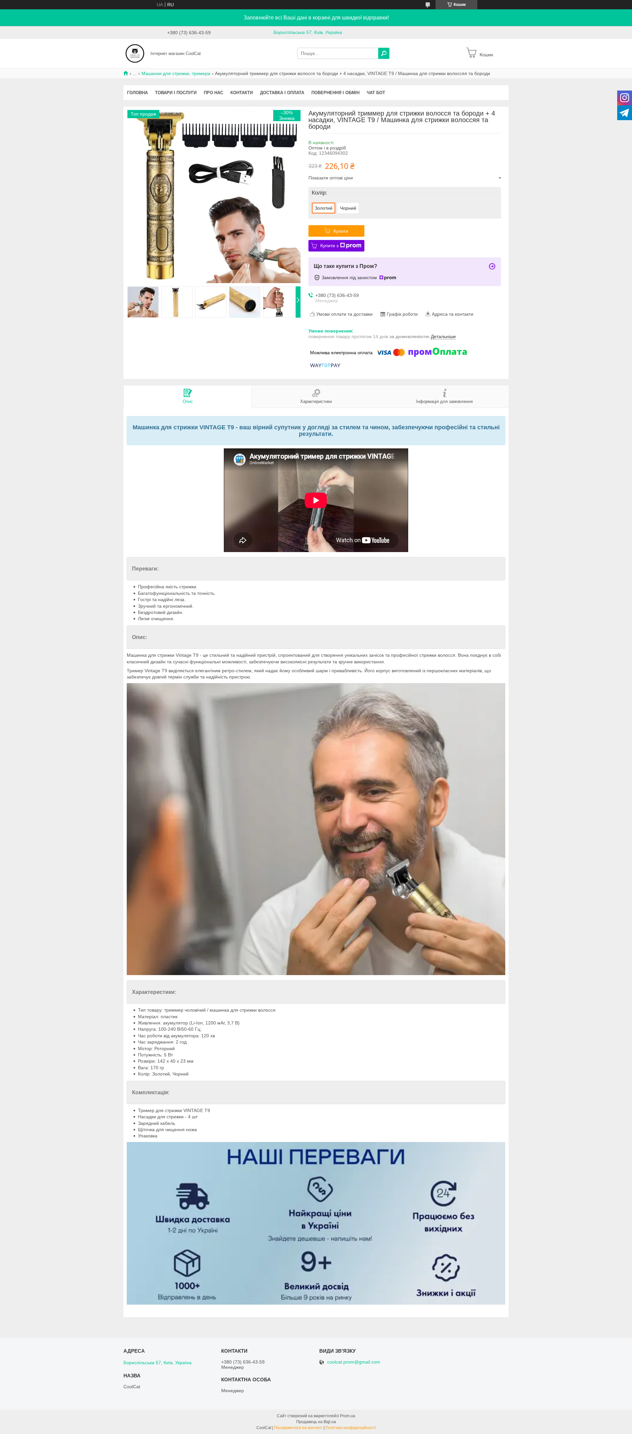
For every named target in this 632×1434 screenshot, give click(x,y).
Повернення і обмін (335, 92)
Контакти (241, 92)
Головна (137, 92)
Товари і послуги (176, 92)
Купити (340, 231)
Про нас (213, 92)
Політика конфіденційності (351, 1427)
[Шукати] (383, 53)
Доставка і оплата (282, 92)
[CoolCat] (134, 53)
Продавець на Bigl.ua (316, 1422)
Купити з (329, 245)
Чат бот (376, 92)
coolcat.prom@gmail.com (353, 1362)
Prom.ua (347, 1416)
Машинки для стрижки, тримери (176, 73)
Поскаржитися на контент (298, 1427)
